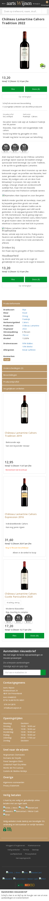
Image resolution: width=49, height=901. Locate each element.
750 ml (25, 335)
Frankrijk (26, 319)
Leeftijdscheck (16, 854)
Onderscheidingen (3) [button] (13, 368)
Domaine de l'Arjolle (12, 758)
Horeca (26, 850)
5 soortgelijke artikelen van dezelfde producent (22, 107)
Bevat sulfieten (29, 350)
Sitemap (35, 850)
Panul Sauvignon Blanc (13, 761)
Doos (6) (36, 89)
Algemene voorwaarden (13, 782)
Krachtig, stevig (13, 602)
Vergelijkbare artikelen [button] (13, 388)
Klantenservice (34, 845)
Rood (24, 313)
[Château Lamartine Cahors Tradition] (24, 409)
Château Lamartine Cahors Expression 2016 (21, 516)
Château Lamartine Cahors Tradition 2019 (21, 434)
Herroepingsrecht (23, 858)
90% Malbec (27, 343)
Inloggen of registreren (15, 845)
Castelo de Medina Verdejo (15, 771)
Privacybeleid (30, 854)
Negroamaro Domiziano (14, 754)
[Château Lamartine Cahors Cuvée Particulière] (24, 575)
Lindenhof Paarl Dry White (14, 764)
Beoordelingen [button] (10, 375)
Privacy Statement (11, 785)
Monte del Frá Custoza (13, 768)
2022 (24, 329)
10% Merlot (27, 346)
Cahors (25, 322)
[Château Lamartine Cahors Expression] (24, 492)
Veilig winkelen (14, 850)
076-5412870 (9, 704)
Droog (25, 316)
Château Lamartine (30, 325)
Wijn (24, 309)
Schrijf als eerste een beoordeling (17, 103)
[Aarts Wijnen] (19, 4)
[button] (15, 148)
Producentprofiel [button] (11, 381)
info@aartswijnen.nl (12, 708)
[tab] (24, 303)
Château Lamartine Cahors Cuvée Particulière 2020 (21, 595)
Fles (13, 89)
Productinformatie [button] (11, 303)
